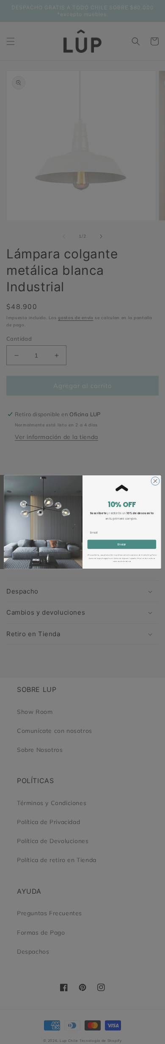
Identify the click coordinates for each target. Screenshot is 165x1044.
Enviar (122, 544)
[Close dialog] (155, 481)
